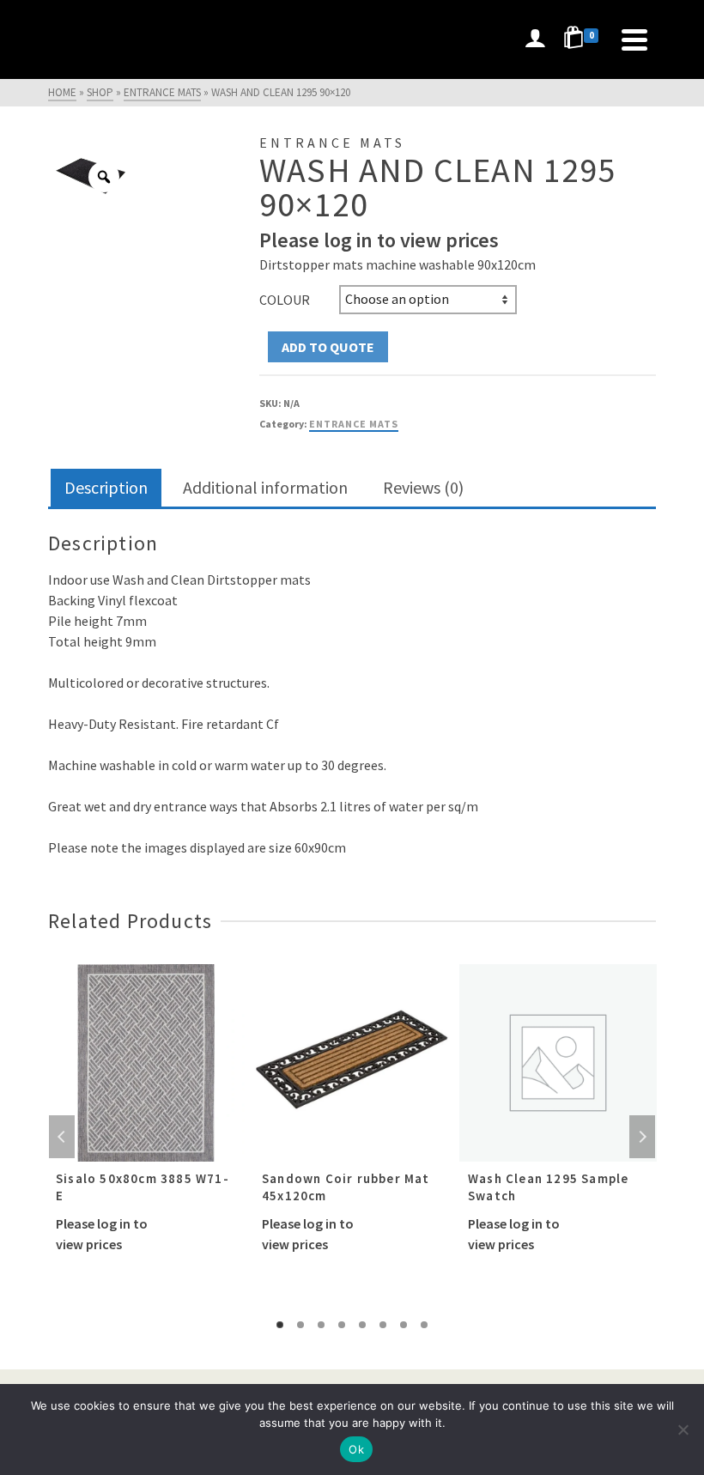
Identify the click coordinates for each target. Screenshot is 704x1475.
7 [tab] (403, 1324)
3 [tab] (321, 1324)
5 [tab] (362, 1324)
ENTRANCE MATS (353, 423)
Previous (62, 1136)
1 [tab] (279, 1324)
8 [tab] (424, 1324)
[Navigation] (634, 39)
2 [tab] (300, 1324)
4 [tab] (341, 1324)
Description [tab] (106, 487)
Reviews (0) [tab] (423, 487)
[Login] (535, 39)
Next (642, 1136)
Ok (356, 1449)
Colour (284, 299)
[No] (682, 1429)
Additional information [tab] (265, 487)
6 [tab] (382, 1324)
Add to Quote (328, 346)
